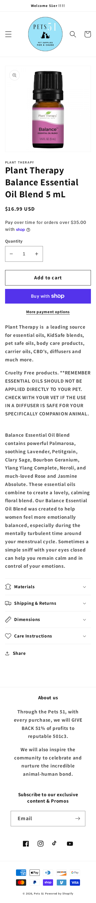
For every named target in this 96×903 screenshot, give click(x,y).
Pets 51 (39, 893)
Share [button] (19, 653)
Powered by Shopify (59, 893)
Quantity (14, 241)
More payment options (48, 311)
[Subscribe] (77, 818)
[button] (8, 34)
